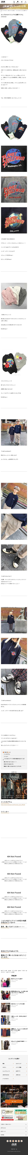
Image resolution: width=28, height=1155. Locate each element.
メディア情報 (18, 1067)
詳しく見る (14, 1101)
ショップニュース (6, 1071)
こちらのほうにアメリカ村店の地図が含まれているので (14, 759)
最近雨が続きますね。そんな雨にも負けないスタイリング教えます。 (19, 992)
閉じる (8, 752)
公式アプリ (18, 1071)
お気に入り (18, 2)
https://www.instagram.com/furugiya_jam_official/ (13, 804)
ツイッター (6, 756)
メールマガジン (6, 1078)
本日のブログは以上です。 (9, 764)
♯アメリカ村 (4, 970)
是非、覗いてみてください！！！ (10, 761)
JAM (7, 972)
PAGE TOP (13, 1149)
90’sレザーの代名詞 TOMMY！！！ (19, 1041)
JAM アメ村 (22, 970)
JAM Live (18, 1074)
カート (22, 2)
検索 (14, 2)
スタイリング (18, 1063)
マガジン (4, 1067)
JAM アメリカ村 (13, 970)
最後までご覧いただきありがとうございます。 (13, 766)
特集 (3, 1063)
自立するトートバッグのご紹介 (18, 1003)
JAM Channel (6, 1074)
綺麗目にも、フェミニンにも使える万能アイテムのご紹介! (19, 1029)
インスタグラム (7, 754)
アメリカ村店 (11, 972)
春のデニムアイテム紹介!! (16, 978)
